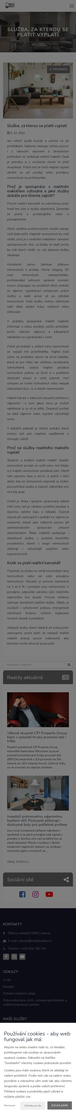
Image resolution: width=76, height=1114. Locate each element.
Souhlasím (59, 1105)
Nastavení (9, 1105)
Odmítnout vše (32, 1105)
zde (28, 1097)
